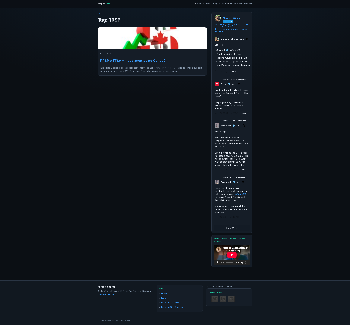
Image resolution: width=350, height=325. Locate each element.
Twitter (228, 286)
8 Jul (238, 182)
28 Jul (239, 126)
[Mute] (241, 262)
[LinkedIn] (223, 299)
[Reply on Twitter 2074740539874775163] (216, 217)
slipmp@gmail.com (106, 294)
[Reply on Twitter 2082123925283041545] (216, 170)
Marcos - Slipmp (229, 39)
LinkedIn (210, 286)
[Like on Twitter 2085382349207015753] (227, 72)
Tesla (223, 84)
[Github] (231, 299)
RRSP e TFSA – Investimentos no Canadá (132, 61)
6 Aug (242, 39)
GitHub (219, 286)
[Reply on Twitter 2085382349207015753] (216, 72)
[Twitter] (214, 299)
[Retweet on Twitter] (221, 79)
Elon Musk (225, 125)
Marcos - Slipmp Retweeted (234, 80)
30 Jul (234, 84)
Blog (207, 3)
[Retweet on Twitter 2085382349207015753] (222, 72)
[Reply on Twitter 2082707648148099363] (216, 113)
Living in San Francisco (241, 3)
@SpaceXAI (241, 194)
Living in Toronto (220, 3)
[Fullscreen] (246, 262)
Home (200, 3)
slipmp (104, 3)
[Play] (217, 262)
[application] (232, 255)
